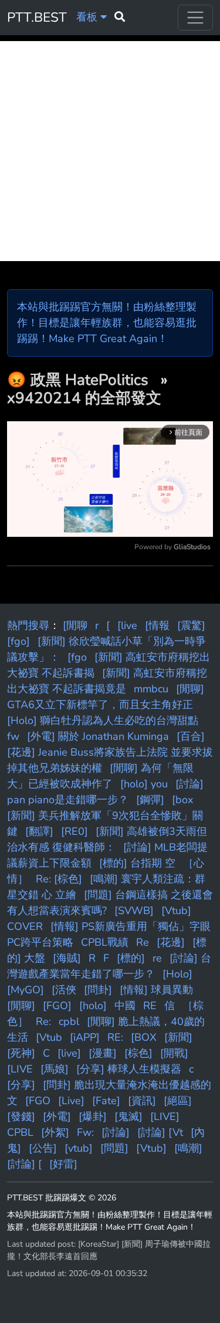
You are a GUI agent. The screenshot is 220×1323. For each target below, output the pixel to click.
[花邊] (171, 942)
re (157, 958)
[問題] (114, 1148)
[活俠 (64, 990)
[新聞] (178, 1037)
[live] (69, 1053)
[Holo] (177, 974)
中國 (125, 1006)
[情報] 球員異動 (156, 990)
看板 (88, 17)
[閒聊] (21, 1006)
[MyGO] (25, 990)
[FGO (37, 1101)
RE (150, 1006)
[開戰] (174, 1053)
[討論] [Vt (160, 1132)
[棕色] (138, 1053)
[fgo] (18, 641)
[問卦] (98, 990)
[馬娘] (54, 1069)
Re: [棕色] (59, 879)
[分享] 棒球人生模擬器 (128, 1069)
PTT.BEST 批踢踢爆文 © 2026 (61, 1197)
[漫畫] (103, 1053)
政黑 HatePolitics (92, 380)
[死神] (21, 1053)
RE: (115, 1037)
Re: (43, 1021)
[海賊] (67, 958)
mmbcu (151, 689)
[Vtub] (151, 1148)
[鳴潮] (188, 1148)
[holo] (93, 1006)
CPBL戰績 (104, 942)
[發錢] (21, 1116)
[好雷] (63, 1164)
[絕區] (178, 1101)
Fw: (85, 1132)
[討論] (115, 1132)
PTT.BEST (37, 17)
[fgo (77, 657)
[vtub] (79, 1148)
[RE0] (74, 831)
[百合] (191, 736)
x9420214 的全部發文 (84, 398)
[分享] (21, 1085)
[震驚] (191, 625)
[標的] (131, 958)
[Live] (71, 1101)
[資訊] (142, 1101)
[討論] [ (24, 1164)
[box (182, 800)
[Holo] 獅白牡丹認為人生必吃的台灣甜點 (102, 720)
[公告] (43, 1148)
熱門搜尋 (28, 625)
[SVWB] (134, 911)
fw (13, 736)
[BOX (144, 1037)
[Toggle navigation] (195, 18)
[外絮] (55, 1132)
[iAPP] (85, 1037)
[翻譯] (39, 831)
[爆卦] (93, 1116)
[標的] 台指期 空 (137, 863)
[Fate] (106, 1101)
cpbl (69, 1021)
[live (127, 625)
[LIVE (20, 1069)
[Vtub (49, 1037)
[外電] (57, 1116)
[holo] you (144, 784)
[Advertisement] (110, 151)
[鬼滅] (128, 1116)
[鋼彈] (150, 800)
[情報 (157, 625)
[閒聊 (75, 625)
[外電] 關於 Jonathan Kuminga (98, 736)
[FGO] (57, 1006)
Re (142, 942)
